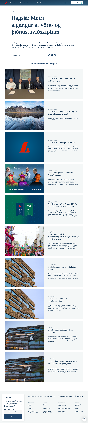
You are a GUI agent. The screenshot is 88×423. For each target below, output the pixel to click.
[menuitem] (13, 2)
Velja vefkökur (13, 412)
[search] (69, 2)
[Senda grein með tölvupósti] (55, 55)
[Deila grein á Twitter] (52, 55)
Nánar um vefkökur (9, 409)
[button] (61, 2)
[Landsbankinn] (6, 2)
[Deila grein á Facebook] (49, 55)
